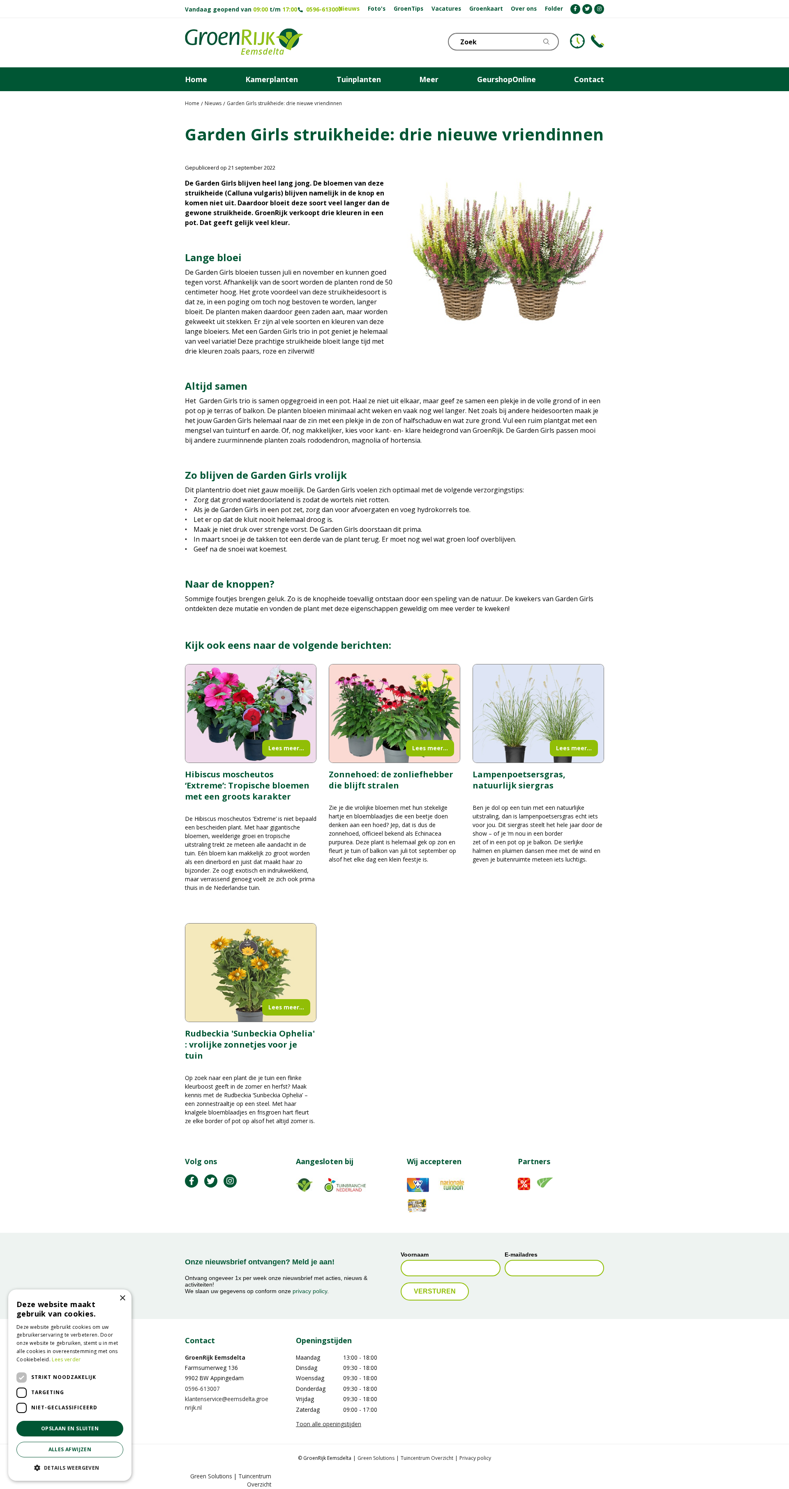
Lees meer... (286, 748)
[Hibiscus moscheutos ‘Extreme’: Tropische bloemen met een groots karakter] (250, 713)
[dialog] (70, 1385)
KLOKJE (577, 41)
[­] (575, 9)
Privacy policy (475, 1458)
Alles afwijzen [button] (70, 1449)
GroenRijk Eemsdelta (215, 1357)
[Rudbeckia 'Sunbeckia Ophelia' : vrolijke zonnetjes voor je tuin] (250, 973)
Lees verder (66, 1359)
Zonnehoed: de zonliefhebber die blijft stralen (391, 780)
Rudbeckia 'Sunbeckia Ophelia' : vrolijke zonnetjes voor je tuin (250, 1044)
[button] (69, 1468)
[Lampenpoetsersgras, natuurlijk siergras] (538, 713)
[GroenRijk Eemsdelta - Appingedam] (244, 42)
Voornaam (415, 1255)
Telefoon (597, 41)
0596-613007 (323, 9)
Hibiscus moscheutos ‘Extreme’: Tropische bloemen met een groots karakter (247, 785)
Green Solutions (376, 1458)
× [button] (122, 1298)
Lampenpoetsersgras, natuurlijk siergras (519, 780)
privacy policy (310, 1291)
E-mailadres (521, 1255)
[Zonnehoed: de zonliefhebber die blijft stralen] (394, 713)
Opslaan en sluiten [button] (70, 1428)
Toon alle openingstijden (328, 1424)
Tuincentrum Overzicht (427, 1458)
